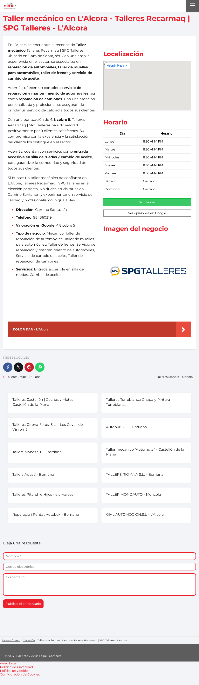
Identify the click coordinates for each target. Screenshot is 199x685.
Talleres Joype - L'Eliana (23, 377)
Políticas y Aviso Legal (31, 656)
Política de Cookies (14, 671)
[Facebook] (7, 367)
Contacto (55, 656)
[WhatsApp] (40, 367)
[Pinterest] (29, 367)
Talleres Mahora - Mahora (174, 377)
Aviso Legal (8, 663)
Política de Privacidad (16, 667)
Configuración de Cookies (20, 674)
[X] (18, 367)
